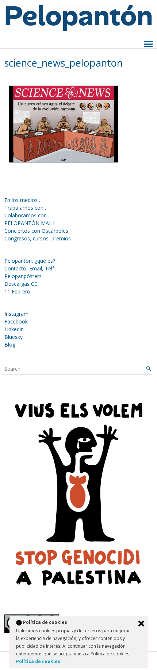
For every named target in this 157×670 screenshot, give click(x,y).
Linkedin (14, 329)
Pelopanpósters (23, 276)
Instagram (16, 313)
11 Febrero (17, 291)
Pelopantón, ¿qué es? (29, 260)
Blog (9, 344)
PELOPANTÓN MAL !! (29, 223)
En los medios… (23, 199)
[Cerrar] (141, 623)
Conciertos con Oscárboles (36, 230)
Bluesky (13, 336)
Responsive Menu (148, 44)
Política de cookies (38, 661)
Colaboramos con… (27, 215)
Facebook (16, 321)
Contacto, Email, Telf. (29, 268)
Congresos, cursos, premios (37, 238)
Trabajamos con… (25, 207)
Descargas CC (21, 283)
